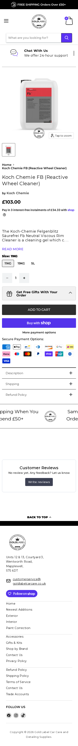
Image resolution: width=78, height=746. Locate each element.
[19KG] (22, 268)
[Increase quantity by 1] (24, 278)
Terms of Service (18, 682)
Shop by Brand (17, 649)
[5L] (33, 268)
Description (14, 373)
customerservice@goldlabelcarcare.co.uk (29, 581)
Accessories (15, 636)
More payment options (39, 332)
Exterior (12, 616)
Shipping (12, 384)
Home (6, 164)
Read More (12, 249)
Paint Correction (18, 628)
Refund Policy (16, 395)
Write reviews (39, 482)
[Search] (66, 37)
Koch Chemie (18, 193)
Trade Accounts (17, 694)
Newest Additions (19, 609)
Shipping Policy (17, 676)
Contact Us (14, 655)
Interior (11, 622)
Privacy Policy (16, 661)
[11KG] (8, 268)
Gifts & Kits (14, 643)
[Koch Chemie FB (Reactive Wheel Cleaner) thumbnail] (8, 149)
